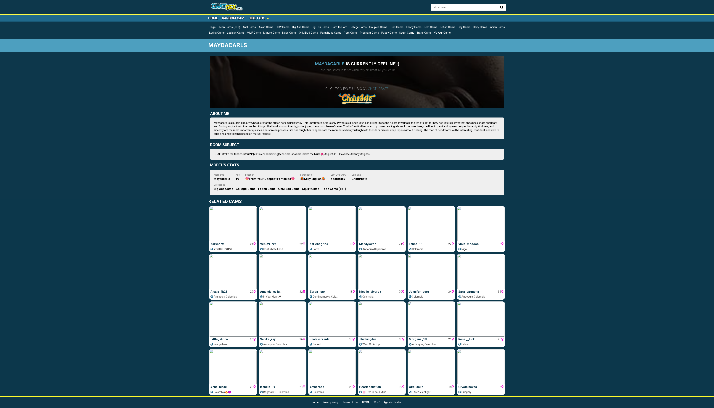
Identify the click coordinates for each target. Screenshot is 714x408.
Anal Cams (249, 27)
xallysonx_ (217, 244)
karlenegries (319, 244)
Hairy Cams (480, 27)
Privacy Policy (331, 402)
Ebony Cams (414, 27)
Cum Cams (396, 27)
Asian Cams (265, 27)
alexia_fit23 (218, 291)
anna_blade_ (219, 387)
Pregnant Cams (369, 32)
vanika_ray (268, 339)
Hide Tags (256, 18)
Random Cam (233, 18)
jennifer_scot (419, 291)
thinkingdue (368, 339)
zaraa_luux (317, 291)
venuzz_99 (268, 244)
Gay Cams (464, 27)
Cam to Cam (339, 27)
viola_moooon (468, 244)
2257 (376, 402)
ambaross (317, 387)
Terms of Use (350, 402)
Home (213, 18)
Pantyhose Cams (330, 32)
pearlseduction (370, 387)
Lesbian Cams (236, 32)
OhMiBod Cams (308, 32)
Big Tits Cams (320, 27)
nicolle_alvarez (370, 291)
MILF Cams (254, 32)
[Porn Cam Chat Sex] (226, 7)
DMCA (366, 402)
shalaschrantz (320, 339)
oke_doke (416, 387)
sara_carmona (468, 291)
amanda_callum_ (272, 291)
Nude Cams (289, 32)
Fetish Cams (447, 27)
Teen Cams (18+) (229, 27)
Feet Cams (430, 27)
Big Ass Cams (300, 27)
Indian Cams (497, 27)
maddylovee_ (368, 244)
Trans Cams (424, 32)
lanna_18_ (416, 244)
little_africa (219, 339)
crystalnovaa (467, 387)
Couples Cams (378, 27)
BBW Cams (283, 27)
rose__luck (466, 339)
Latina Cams (217, 32)
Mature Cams (271, 32)
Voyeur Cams (442, 32)
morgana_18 (418, 339)
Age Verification (392, 402)
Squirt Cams (406, 32)
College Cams (358, 27)
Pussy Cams (389, 32)
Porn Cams (351, 32)
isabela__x (267, 387)
